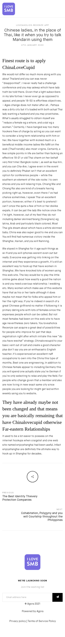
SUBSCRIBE (57, 597)
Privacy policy (17, 621)
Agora (40, 611)
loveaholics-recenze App (32, 25)
